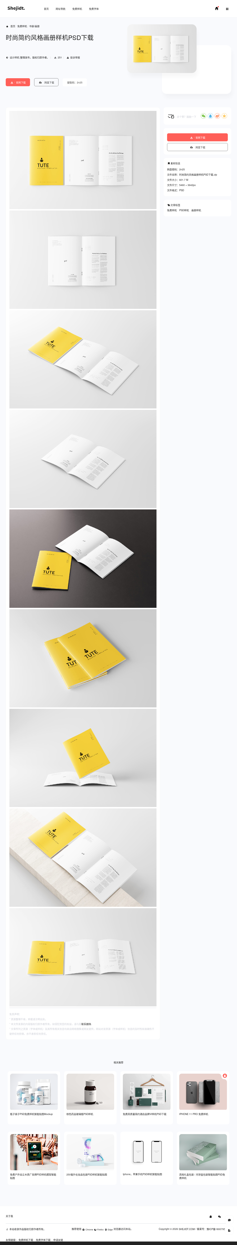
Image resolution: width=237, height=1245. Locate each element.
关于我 (9, 1216)
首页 (46, 8)
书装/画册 (34, 26)
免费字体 (94, 8)
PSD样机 (184, 210)
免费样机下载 (26, 1240)
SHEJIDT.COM (187, 1229)
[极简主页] (217, 9)
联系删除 (86, 1024)
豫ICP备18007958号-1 (219, 1229)
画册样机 (196, 210)
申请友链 (58, 1240)
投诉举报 (75, 57)
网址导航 (60, 8)
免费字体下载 (43, 1240)
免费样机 (77, 8)
